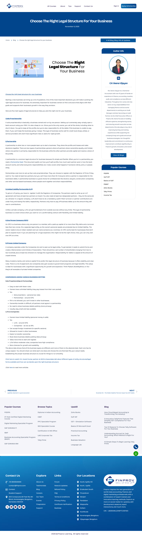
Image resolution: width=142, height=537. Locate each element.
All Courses (51, 6)
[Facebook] (19, 507)
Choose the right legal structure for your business (24, 94)
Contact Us (88, 6)
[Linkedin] (11, 507)
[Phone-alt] (135, 446)
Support (78, 6)
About (62, 6)
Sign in (116, 6)
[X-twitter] (7, 507)
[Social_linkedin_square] (118, 78)
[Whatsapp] (135, 453)
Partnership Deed (17, 162)
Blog (106, 407)
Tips (69, 6)
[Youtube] (23, 507)
